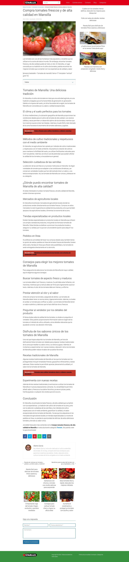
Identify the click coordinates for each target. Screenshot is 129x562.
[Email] (49, 436)
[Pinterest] (35, 436)
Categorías (102, 2)
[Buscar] (58, 2)
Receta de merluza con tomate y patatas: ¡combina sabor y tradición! (34, 463)
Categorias (100, 554)
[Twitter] (30, 436)
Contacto (88, 2)
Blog (95, 2)
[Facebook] (25, 436)
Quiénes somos (77, 2)
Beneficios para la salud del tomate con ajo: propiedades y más (63, 463)
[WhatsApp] (39, 436)
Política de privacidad (85, 554)
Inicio (68, 2)
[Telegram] (44, 436)
